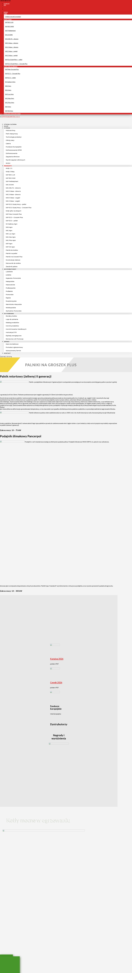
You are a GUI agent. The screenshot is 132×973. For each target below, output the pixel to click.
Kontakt (7, 353)
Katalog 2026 (56, 659)
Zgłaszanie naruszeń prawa (12, 113)
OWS (5, 14)
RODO (6, 12)
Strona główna (10, 124)
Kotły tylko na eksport (10, 66)
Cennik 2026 (56, 682)
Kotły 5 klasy (8, 19)
